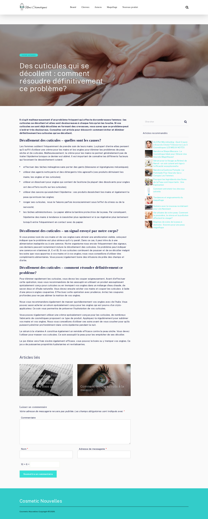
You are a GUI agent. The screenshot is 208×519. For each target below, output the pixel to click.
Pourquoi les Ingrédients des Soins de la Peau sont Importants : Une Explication (170, 182)
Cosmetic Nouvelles (40, 501)
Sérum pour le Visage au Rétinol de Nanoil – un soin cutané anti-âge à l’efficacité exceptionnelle (170, 163)
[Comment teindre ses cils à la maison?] (104, 380)
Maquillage (112, 7)
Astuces (98, 7)
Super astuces (29, 55)
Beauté (73, 7)
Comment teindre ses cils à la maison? (102, 388)
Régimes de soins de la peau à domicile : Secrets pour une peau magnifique (169, 225)
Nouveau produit (130, 7)
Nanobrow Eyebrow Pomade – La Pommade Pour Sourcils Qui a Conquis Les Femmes (168, 173)
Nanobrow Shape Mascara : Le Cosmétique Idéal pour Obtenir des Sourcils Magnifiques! (170, 154)
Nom (24, 449)
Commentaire (28, 417)
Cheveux (85, 7)
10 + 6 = (25, 464)
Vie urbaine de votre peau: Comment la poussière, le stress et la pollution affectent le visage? (170, 215)
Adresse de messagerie (93, 449)
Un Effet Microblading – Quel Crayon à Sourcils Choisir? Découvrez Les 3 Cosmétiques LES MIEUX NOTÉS (170, 145)
